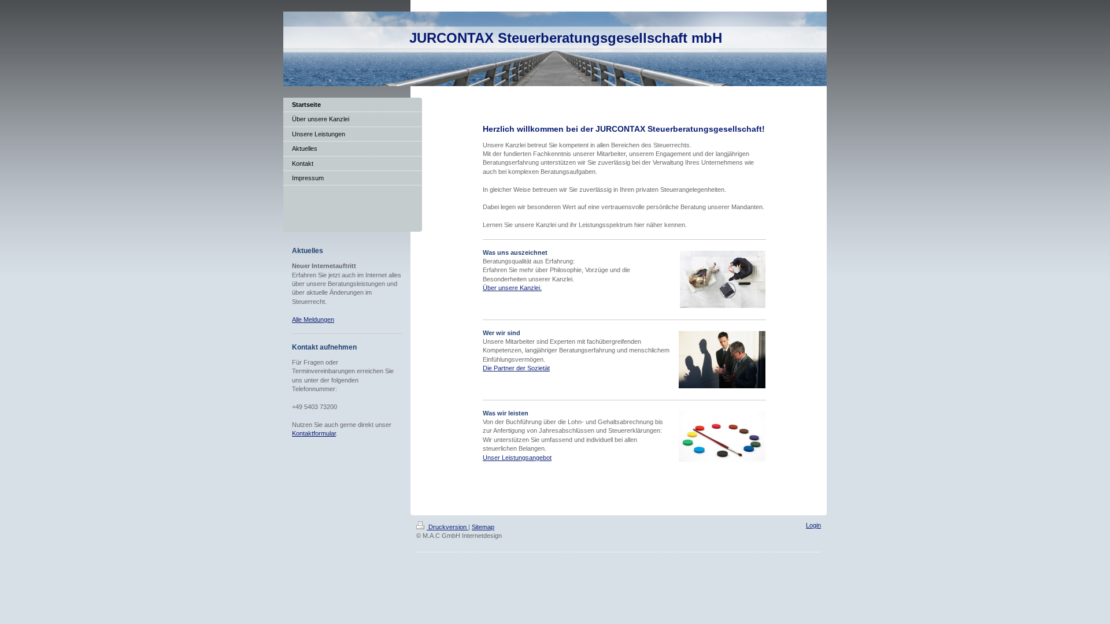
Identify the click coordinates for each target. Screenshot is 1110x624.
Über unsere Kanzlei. (512, 287)
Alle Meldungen (313, 319)
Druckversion (447, 526)
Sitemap (483, 526)
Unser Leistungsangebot (517, 457)
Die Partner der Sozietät (516, 368)
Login (813, 525)
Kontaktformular (314, 433)
